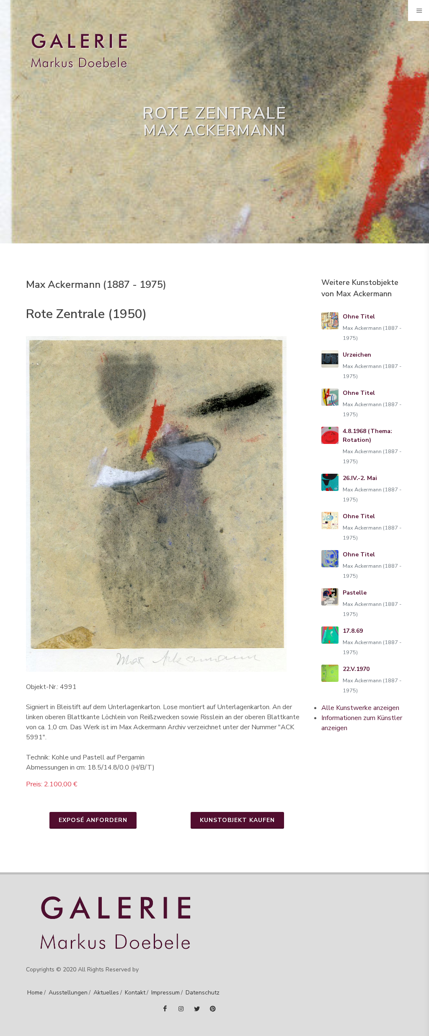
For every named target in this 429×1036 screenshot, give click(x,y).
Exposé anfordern (93, 820)
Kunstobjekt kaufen (237, 820)
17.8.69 (353, 631)
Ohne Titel (359, 317)
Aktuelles (106, 993)
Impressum (165, 993)
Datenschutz (203, 993)
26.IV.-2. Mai (360, 478)
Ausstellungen (68, 993)
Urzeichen (357, 355)
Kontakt (135, 993)
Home (35, 993)
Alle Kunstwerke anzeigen (360, 707)
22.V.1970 (356, 669)
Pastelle (355, 593)
